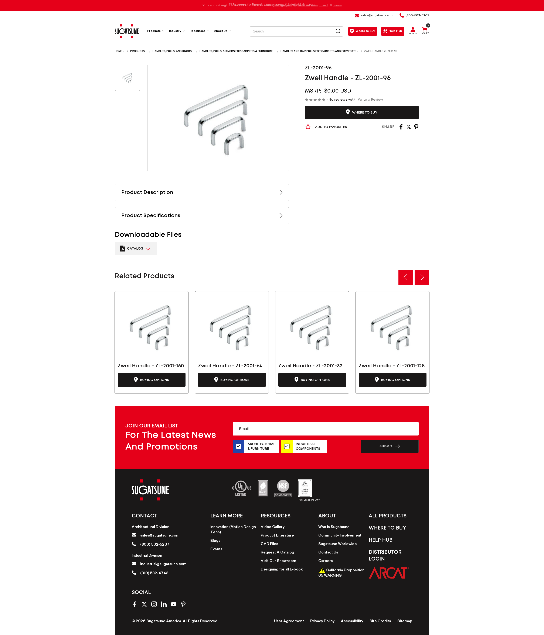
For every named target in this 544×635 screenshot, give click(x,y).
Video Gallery (273, 527)
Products (154, 31)
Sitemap (404, 621)
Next (421, 277)
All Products (388, 515)
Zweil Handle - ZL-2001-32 (310, 365)
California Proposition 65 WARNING (341, 573)
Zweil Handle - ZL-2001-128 (392, 365)
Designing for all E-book (282, 569)
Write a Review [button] (370, 99)
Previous (405, 277)
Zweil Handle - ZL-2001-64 (230, 365)
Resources (198, 31)
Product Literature (277, 535)
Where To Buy (387, 528)
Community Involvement (339, 535)
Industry (175, 31)
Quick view (152, 326)
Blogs (215, 541)
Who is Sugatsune (334, 527)
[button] (389, 573)
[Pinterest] (416, 128)
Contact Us (328, 552)
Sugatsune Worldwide (337, 544)
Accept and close (326, 6)
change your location (292, 6)
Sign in (412, 34)
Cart (425, 34)
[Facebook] (401, 128)
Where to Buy (365, 31)
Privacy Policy (322, 621)
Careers (325, 561)
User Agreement (289, 621)
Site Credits (380, 621)
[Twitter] (408, 128)
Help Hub (395, 31)
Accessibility (352, 621)
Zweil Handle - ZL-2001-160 (151, 365)
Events (216, 549)
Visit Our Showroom (278, 561)
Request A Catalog (277, 552)
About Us (221, 31)
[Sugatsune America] (127, 31)
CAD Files (269, 544)
